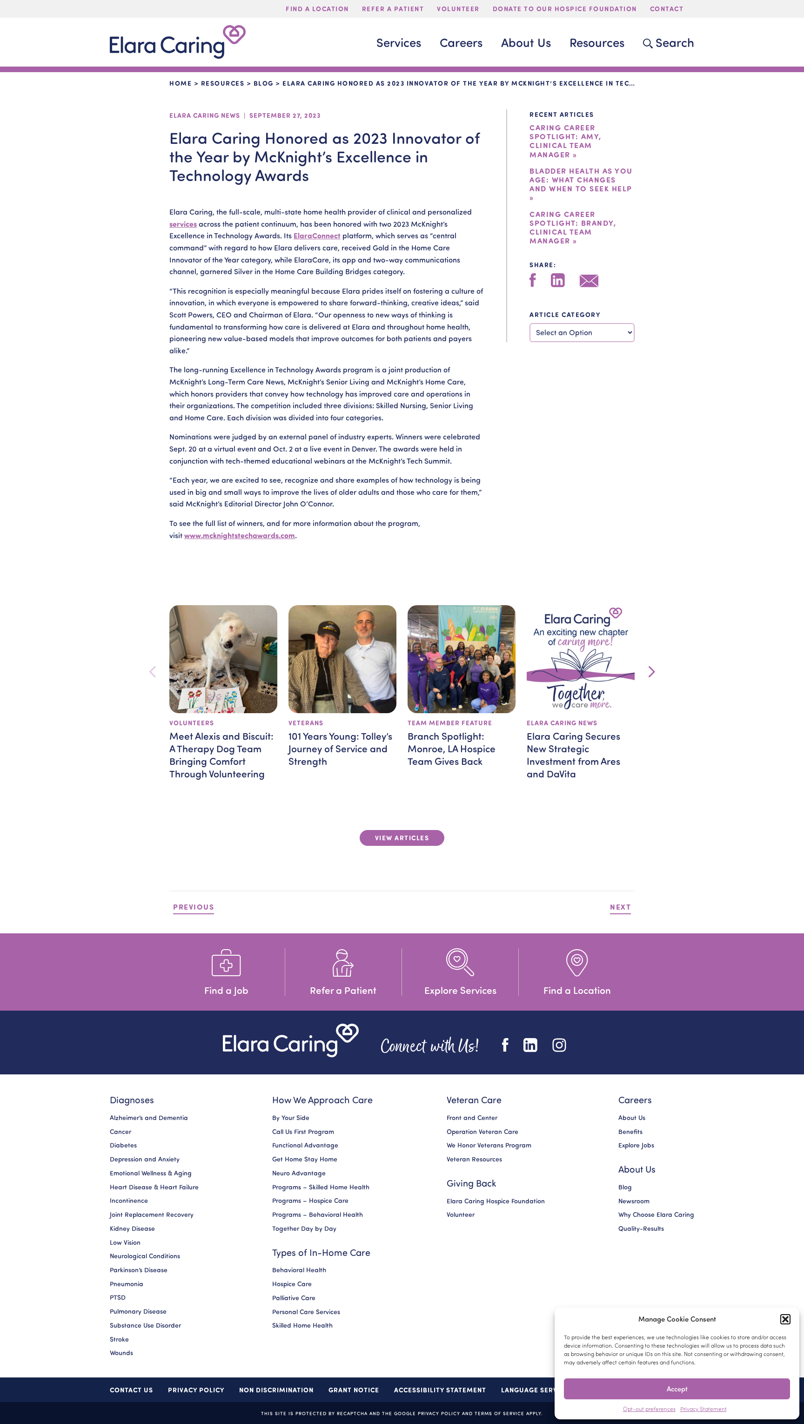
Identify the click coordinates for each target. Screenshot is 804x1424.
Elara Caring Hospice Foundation (496, 1201)
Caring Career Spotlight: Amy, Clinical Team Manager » (565, 141)
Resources (223, 83)
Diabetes (123, 1145)
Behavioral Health (299, 1270)
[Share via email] (589, 281)
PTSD (118, 1298)
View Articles (402, 837)
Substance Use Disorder (145, 1325)
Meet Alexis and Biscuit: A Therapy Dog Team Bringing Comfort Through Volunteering (221, 754)
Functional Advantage (305, 1145)
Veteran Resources (474, 1159)
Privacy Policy (196, 1389)
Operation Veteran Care (482, 1131)
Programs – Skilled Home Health (320, 1187)
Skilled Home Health (302, 1325)
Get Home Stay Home (304, 1159)
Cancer (120, 1131)
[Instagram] (559, 1045)
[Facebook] (532, 280)
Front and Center (472, 1117)
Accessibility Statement (440, 1389)
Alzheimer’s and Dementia (149, 1117)
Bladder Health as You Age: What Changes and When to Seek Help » (581, 184)
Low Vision (125, 1242)
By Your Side (290, 1117)
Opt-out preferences (649, 1408)
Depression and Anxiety (145, 1159)
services (183, 224)
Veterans (305, 722)
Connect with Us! (430, 1045)
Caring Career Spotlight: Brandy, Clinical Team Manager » (572, 227)
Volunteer (461, 1215)
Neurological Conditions (145, 1256)
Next (620, 906)
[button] (785, 1319)
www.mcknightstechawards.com (239, 535)
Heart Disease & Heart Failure (154, 1187)
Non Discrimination (276, 1389)
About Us (631, 1117)
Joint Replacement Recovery (152, 1214)
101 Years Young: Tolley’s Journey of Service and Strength (340, 748)
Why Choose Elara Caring (656, 1215)
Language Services (537, 1389)
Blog (264, 83)
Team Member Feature (450, 722)
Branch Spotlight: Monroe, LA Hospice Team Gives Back (452, 748)
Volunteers (191, 722)
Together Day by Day (304, 1228)
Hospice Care (292, 1284)
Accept (677, 1388)
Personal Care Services (306, 1311)
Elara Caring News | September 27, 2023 (245, 115)
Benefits (630, 1131)
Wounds (121, 1353)
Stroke (119, 1339)
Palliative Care (293, 1298)
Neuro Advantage (299, 1173)
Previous (193, 906)
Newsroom (634, 1201)
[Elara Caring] (291, 1041)
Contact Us (131, 1389)
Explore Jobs (636, 1145)
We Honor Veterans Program (489, 1145)
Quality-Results (641, 1228)
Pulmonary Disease (138, 1311)
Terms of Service (499, 1413)
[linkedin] (558, 280)
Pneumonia (126, 1284)
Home (180, 83)
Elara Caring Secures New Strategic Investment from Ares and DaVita (573, 754)
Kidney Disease (132, 1228)
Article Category (564, 314)
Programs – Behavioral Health (317, 1214)
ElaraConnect (317, 235)
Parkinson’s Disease (139, 1270)
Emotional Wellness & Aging (151, 1173)
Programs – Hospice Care (310, 1201)
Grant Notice (353, 1389)
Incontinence (129, 1201)
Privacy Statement (703, 1408)
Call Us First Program (303, 1131)
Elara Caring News (562, 722)
